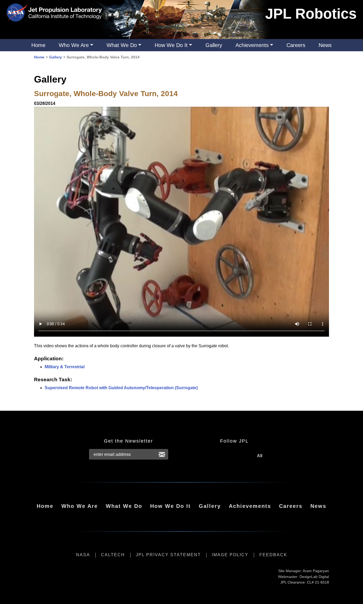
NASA (83, 554)
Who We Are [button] (74, 45)
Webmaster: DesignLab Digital (303, 577)
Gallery (213, 45)
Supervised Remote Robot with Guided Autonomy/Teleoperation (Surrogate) (121, 387)
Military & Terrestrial (65, 367)
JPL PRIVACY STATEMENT (168, 554)
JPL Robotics (311, 14)
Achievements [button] (252, 45)
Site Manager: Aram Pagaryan (303, 571)
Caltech (113, 554)
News (325, 45)
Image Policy (230, 554)
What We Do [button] (122, 45)
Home (38, 45)
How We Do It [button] (171, 45)
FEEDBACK (273, 554)
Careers (295, 45)
